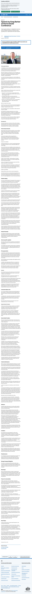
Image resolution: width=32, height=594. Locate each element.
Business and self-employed (5, 570)
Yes (11, 556)
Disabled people (3, 578)
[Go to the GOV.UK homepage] (4, 14)
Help (2, 585)
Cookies (8, 585)
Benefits (2, 566)
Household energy (3, 548)
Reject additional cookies (15, 11)
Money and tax (13, 574)
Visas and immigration (14, 578)
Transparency (24, 575)
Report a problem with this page (25, 556)
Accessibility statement (13, 585)
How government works (25, 577)
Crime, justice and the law (5, 576)
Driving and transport (4, 580)
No (16, 556)
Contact (19, 585)
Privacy (4, 585)
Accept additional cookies (6, 11)
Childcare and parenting (5, 572)
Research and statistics (25, 571)
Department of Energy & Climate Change (10, 36)
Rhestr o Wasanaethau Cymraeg (14, 586)
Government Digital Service (5, 587)
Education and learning (15, 566)
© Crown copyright (28, 591)
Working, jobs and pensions (15, 580)
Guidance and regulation (26, 569)
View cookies (22, 11)
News (23, 567)
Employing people (14, 567)
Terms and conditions (4, 586)
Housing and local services (15, 572)
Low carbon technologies (4, 547)
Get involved (24, 579)
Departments (24, 566)
